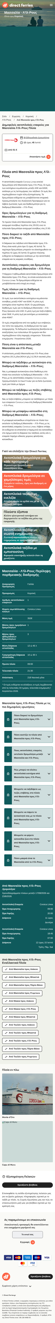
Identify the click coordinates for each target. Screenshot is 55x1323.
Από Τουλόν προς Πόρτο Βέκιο (24, 1049)
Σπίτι (4, 116)
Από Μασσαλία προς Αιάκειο (23, 969)
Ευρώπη (16, 116)
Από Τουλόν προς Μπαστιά (22, 1033)
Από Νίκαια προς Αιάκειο (21, 1001)
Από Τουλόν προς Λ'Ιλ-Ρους (23, 1041)
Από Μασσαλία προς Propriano (24, 993)
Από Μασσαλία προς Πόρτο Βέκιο (26, 985)
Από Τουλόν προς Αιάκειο (22, 1025)
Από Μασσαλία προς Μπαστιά (24, 977)
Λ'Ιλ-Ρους (6, 120)
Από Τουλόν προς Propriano (23, 1057)
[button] (28, 719)
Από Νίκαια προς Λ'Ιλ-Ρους (22, 1009)
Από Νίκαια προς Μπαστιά (22, 1017)
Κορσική (30, 116)
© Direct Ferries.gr (9, 1295)
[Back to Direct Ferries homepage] (17, 5)
